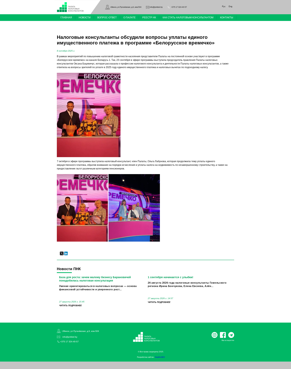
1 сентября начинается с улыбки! (170, 277)
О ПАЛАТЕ (129, 17)
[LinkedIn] (66, 253)
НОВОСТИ (85, 17)
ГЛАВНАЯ (66, 17)
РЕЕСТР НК (149, 17)
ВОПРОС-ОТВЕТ (107, 17)
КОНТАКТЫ (226, 17)
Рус (224, 6)
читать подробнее (70, 305)
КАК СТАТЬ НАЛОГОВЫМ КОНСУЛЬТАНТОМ (188, 17)
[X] (62, 253)
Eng (230, 6)
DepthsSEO (160, 357)
